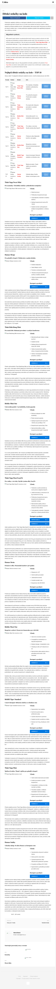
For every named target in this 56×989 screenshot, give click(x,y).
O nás (19, 976)
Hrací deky (8, 963)
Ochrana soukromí (34, 976)
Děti (3, 10)
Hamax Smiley (10, 59)
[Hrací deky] (28, 958)
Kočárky (7, 955)
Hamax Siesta (15, 51)
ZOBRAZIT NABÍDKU (46, 86)
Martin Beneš (16, 932)
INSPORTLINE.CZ (35, 519)
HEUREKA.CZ (34, 218)
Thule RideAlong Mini (20, 107)
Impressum (25, 976)
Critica (5, 2)
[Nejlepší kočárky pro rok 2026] (28, 949)
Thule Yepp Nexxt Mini (42, 42)
